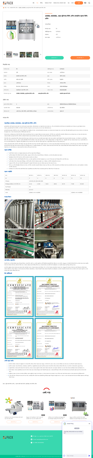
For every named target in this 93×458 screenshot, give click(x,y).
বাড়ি (33, 2)
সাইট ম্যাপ (23, 456)
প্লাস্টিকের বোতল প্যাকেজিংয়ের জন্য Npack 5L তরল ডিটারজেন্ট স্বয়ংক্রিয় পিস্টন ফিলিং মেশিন (56, 418)
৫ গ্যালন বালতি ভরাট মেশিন (20, 383)
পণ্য (37, 2)
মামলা (72, 2)
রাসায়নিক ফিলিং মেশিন (13, 7)
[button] (6, 408)
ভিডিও (41, 2)
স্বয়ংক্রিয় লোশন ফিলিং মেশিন (31, 383)
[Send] (89, 455)
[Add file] (64, 455)
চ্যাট (79, 3)
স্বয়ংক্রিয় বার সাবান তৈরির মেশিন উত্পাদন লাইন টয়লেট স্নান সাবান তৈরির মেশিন (14, 418)
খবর (68, 2)
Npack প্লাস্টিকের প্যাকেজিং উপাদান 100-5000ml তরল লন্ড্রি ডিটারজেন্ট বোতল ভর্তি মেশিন (78, 418)
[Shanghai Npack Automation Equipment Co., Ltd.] (8, 2)
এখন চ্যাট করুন (79, 57)
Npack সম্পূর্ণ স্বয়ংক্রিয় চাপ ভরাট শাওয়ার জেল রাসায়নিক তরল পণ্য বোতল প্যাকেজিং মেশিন (34, 418)
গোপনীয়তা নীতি (17, 456)
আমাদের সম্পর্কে (48, 2)
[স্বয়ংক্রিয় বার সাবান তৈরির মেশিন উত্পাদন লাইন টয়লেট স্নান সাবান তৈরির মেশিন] (14, 406)
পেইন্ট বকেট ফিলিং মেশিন (9, 383)
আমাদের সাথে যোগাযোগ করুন (59, 2)
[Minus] (89, 424)
